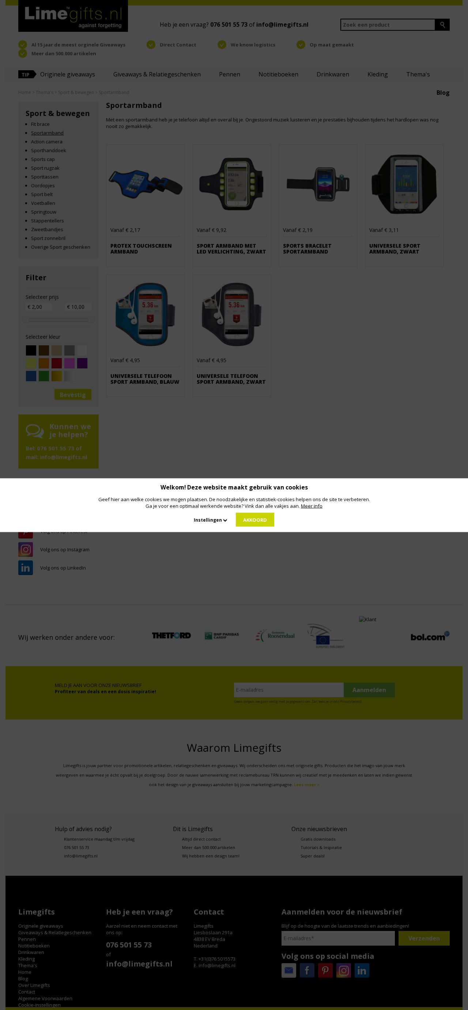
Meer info (311, 505)
